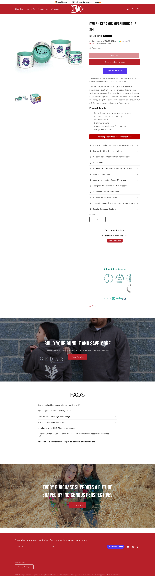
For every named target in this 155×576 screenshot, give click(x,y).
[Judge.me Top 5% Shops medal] (120, 288)
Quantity (92, 215)
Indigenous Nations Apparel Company (33, 575)
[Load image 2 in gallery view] (35, 98)
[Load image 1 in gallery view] (21, 98)
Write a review (115, 240)
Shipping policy (100, 575)
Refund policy (64, 575)
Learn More (78, 505)
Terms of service (87, 575)
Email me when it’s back (115, 62)
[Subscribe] (53, 546)
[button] (20, 9)
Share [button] (94, 306)
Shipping (92, 43)
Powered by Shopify (51, 575)
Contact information (114, 575)
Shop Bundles (77, 357)
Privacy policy (75, 575)
